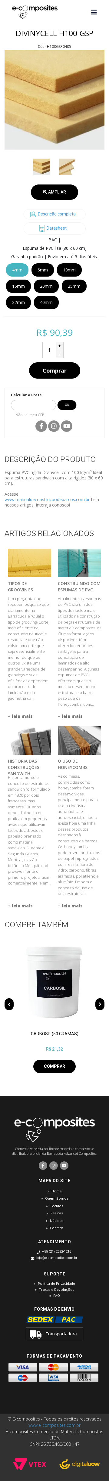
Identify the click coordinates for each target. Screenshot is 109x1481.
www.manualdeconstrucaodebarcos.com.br (47, 499)
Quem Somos (56, 1198)
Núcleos (56, 1220)
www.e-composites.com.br (54, 1425)
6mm (43, 270)
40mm (46, 302)
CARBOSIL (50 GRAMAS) (54, 1033)
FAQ (56, 1295)
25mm (74, 286)
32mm (18, 302)
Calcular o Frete (26, 395)
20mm (46, 286)
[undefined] (54, 100)
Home (56, 1191)
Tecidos (56, 1206)
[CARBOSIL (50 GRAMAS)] (54, 983)
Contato (56, 1227)
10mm (69, 270)
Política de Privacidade (56, 1283)
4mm (17, 270)
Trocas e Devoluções (56, 1289)
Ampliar (56, 192)
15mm (18, 286)
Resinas (57, 1213)
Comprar (55, 370)
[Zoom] (41, 167)
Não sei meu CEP (29, 414)
